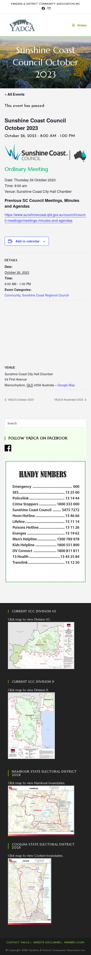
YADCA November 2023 (69, 399)
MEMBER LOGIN (74, 942)
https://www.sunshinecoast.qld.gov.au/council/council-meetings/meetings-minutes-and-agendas (45, 217)
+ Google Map (65, 385)
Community (12, 295)
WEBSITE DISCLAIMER (47, 942)
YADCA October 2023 (20, 399)
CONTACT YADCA (17, 942)
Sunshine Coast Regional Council (45, 295)
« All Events (15, 94)
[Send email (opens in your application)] (48, 9)
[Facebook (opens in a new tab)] (43, 9)
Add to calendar (27, 241)
